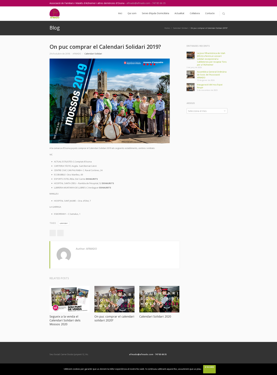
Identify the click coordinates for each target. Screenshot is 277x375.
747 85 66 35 (159, 3)
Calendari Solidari (180, 28)
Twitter (60, 233)
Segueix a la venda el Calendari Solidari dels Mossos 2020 (65, 320)
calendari (64, 223)
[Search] (223, 13)
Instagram (217, 3)
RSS (224, 3)
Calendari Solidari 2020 (155, 316)
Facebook (52, 233)
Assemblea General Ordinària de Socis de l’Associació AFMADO (212, 74)
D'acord (209, 367)
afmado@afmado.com (138, 3)
